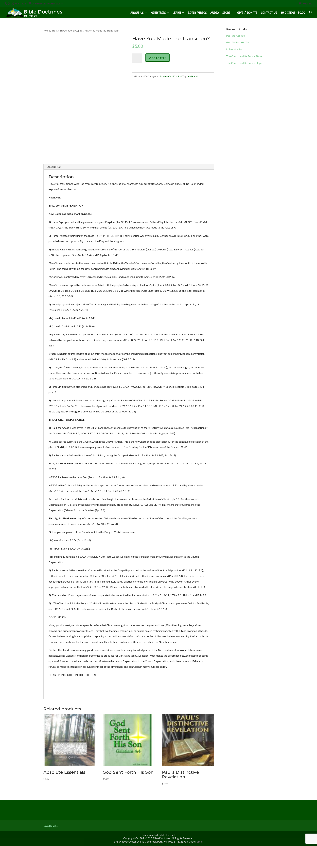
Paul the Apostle (235, 35)
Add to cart (157, 58)
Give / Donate (247, 13)
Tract (55, 30)
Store (226, 13)
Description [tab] (54, 166)
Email (200, 841)
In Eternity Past (235, 49)
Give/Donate (50, 825)
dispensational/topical (71, 30)
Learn (177, 13)
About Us (137, 13)
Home (46, 30)
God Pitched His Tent (238, 42)
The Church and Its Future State (244, 56)
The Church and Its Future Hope (244, 63)
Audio (214, 13)
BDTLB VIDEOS (197, 13)
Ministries (158, 13)
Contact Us (269, 13)
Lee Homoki (193, 76)
